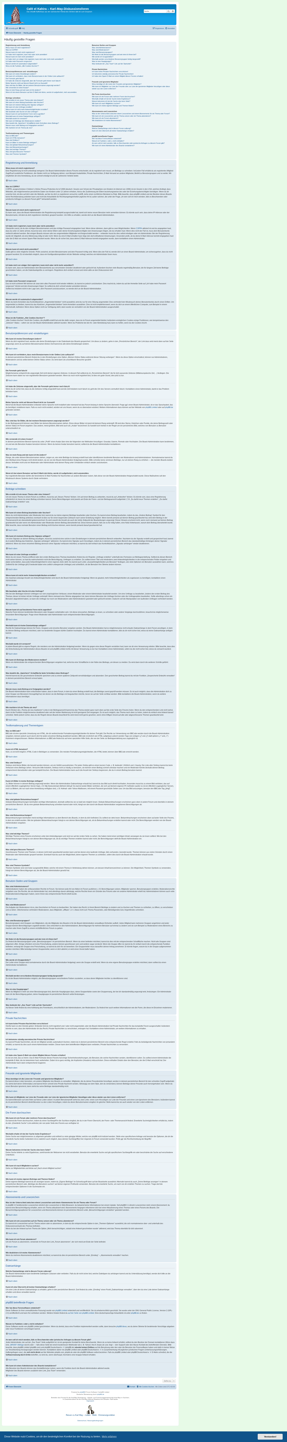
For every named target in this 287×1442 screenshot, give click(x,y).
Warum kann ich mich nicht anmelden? (20, 57)
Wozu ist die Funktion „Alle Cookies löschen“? (22, 66)
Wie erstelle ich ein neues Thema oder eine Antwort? (24, 100)
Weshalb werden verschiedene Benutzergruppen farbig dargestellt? (116, 59)
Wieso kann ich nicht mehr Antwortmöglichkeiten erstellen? (27, 109)
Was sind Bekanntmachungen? (17, 147)
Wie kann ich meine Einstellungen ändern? (21, 74)
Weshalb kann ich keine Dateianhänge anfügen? (23, 116)
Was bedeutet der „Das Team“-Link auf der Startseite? (111, 64)
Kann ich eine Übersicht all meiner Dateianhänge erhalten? (113, 131)
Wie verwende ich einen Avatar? (17, 88)
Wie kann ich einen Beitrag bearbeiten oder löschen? (25, 102)
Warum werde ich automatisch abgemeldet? (21, 64)
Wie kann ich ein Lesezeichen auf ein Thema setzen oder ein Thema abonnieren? (121, 116)
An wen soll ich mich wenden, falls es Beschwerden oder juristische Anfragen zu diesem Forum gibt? (128, 143)
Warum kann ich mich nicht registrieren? (20, 52)
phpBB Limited (151, 407)
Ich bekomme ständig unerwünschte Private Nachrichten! (112, 74)
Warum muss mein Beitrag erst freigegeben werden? (25, 125)
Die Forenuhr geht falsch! (15, 78)
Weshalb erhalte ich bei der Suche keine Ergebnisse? (111, 99)
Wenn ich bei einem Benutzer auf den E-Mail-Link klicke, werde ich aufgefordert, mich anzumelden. (41, 92)
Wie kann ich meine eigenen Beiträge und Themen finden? (113, 106)
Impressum (90, 1401)
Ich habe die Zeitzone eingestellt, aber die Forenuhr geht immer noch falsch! (33, 81)
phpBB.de (169, 407)
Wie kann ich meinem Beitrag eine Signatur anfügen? (25, 105)
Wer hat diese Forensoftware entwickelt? (107, 138)
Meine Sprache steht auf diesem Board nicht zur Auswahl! (26, 83)
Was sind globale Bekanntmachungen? (20, 145)
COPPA (139, 228)
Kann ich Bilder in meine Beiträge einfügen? (21, 142)
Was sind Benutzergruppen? (102, 52)
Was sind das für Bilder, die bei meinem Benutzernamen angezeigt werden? (33, 85)
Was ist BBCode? (12, 136)
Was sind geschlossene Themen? (18, 152)
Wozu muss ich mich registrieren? (18, 48)
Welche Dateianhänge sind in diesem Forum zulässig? (111, 128)
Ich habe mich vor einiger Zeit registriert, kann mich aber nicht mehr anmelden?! (34, 59)
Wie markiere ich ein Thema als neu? (19, 128)
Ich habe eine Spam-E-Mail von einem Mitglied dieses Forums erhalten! (117, 76)
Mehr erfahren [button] (109, 1436)
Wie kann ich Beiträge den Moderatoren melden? (23, 121)
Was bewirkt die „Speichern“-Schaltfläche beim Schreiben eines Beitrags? (32, 123)
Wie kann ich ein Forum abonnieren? (105, 118)
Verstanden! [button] (270, 1436)
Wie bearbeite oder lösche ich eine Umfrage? (22, 112)
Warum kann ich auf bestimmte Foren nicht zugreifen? (25, 114)
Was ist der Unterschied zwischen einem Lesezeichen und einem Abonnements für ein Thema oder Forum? (131, 113)
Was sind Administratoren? (101, 48)
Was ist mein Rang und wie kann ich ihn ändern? (23, 90)
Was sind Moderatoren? (100, 50)
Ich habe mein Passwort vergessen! (19, 61)
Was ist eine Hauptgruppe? (102, 61)
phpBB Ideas (121, 1326)
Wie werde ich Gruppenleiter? (102, 57)
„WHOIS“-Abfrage (17, 1345)
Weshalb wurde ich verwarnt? (16, 118)
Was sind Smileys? (12, 140)
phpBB (82, 1392)
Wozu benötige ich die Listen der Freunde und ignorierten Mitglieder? (116, 84)
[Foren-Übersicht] (16, 14)
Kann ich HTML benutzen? (15, 138)
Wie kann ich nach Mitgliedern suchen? (106, 103)
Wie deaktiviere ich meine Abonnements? (107, 120)
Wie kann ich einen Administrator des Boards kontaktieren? (113, 145)
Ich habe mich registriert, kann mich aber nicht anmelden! (26, 54)
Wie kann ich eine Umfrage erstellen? (19, 107)
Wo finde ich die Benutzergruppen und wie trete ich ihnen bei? (114, 54)
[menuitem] (22, 28)
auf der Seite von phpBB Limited (81, 1313)
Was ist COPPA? (12, 50)
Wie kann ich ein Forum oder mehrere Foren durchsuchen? (113, 96)
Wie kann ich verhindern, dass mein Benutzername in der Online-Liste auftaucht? (35, 76)
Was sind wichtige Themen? (16, 149)
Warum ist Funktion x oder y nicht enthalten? (108, 141)
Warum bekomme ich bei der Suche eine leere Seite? (111, 101)
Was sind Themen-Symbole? (16, 154)
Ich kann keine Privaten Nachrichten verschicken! (110, 71)
